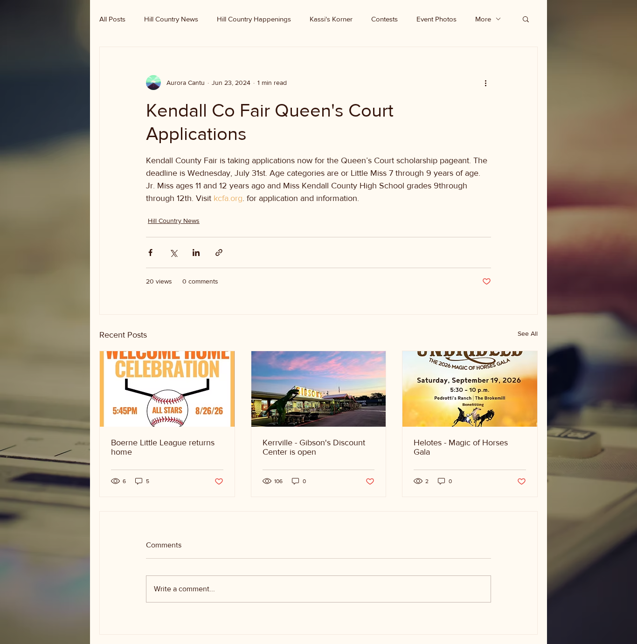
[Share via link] (219, 252)
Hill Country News (171, 19)
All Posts (112, 19)
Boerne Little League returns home (163, 447)
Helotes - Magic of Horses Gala (461, 447)
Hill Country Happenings (254, 19)
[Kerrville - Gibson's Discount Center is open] (318, 389)
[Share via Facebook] (150, 252)
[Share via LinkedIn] (196, 252)
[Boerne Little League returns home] (167, 389)
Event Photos (436, 19)
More (483, 19)
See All (528, 333)
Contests (384, 19)
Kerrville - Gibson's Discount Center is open (314, 447)
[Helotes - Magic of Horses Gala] (469, 389)
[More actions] (485, 82)
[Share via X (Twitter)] (173, 252)
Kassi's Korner (331, 19)
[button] (525, 18)
